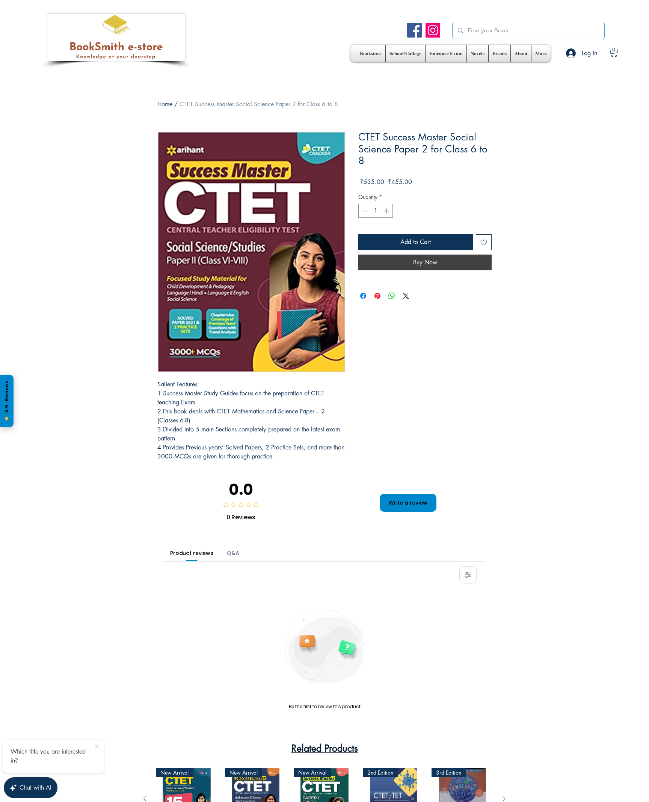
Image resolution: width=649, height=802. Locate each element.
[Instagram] (433, 30)
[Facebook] (414, 30)
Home (164, 104)
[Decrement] (364, 210)
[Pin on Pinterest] (377, 295)
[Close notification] (97, 746)
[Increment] (387, 210)
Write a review (408, 503)
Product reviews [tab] (191, 553)
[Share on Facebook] (363, 295)
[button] (405, 53)
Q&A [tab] (233, 553)
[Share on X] (406, 295)
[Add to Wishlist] (484, 242)
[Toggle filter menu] (468, 574)
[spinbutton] (375, 210)
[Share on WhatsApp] (391, 295)
